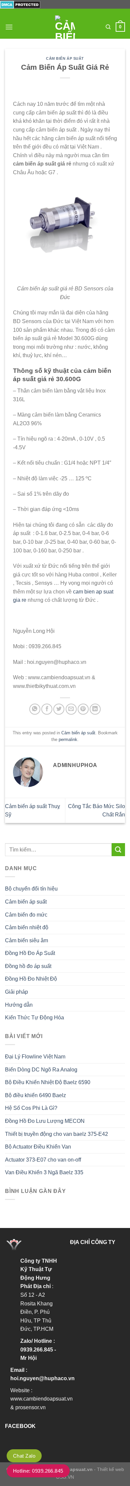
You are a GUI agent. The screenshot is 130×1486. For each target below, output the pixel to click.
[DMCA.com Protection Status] (20, 4)
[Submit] (118, 849)
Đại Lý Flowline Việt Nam (35, 1056)
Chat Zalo (24, 1456)
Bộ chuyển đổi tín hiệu (31, 889)
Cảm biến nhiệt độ (26, 927)
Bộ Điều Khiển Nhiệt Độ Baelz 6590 (47, 1082)
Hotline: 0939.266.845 (38, 1471)
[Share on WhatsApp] (34, 709)
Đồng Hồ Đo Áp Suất (30, 953)
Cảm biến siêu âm (26, 940)
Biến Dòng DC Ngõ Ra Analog (41, 1069)
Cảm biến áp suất (65, 58)
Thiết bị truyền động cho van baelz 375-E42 (56, 1134)
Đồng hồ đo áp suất (28, 966)
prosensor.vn (30, 1407)
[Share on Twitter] (58, 709)
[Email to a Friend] (71, 709)
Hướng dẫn (19, 1005)
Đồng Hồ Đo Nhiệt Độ (31, 979)
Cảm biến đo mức (26, 915)
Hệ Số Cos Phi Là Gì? (31, 1108)
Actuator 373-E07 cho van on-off (43, 1160)
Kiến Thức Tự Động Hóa (34, 1017)
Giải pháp (16, 992)
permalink (68, 739)
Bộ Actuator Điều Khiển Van (38, 1147)
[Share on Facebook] (46, 709)
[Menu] (9, 27)
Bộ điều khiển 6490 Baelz (35, 1095)
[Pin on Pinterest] (83, 709)
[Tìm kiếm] (108, 27)
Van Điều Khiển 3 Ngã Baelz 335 (44, 1172)
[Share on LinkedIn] (95, 709)
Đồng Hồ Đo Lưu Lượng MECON (45, 1121)
